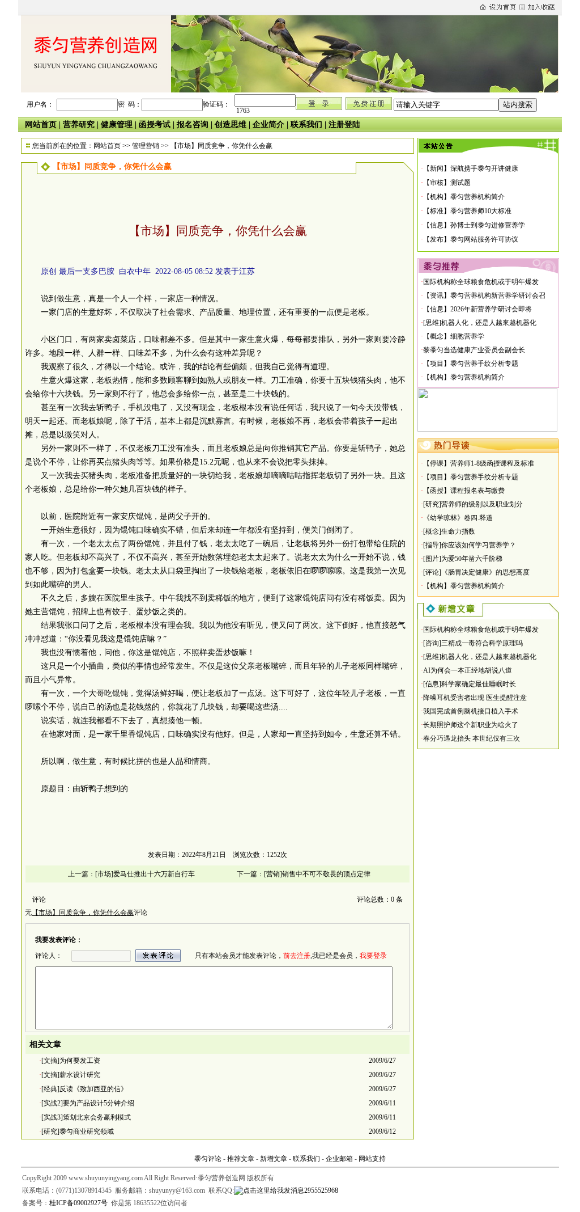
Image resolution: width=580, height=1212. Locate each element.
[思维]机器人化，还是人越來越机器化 (479, 323)
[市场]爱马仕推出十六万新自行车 (145, 874)
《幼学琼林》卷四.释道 (458, 518)
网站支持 (372, 1159)
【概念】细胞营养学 (453, 336)
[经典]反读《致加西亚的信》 (84, 1089)
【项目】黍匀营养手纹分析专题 (470, 364)
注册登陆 (344, 124)
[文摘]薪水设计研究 (70, 1075)
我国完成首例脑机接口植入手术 (470, 711)
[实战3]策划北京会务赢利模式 (86, 1117)
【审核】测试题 (447, 183)
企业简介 (268, 124)
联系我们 (306, 124)
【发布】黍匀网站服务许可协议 (470, 239)
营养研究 (79, 124)
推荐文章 (240, 1159)
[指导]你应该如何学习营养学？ (469, 545)
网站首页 (41, 124)
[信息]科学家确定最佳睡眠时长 (469, 684)
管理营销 (145, 146)
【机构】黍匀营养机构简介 (464, 197)
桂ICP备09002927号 (78, 1203)
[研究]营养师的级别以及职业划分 (473, 504)
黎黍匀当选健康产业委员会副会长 (474, 350)
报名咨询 (192, 124)
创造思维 (230, 124)
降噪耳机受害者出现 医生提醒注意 (475, 698)
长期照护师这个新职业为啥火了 (470, 725)
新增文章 (273, 1159)
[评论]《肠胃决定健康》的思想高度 (476, 572)
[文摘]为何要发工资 (70, 1061)
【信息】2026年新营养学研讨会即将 (477, 309)
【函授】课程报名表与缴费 (464, 491)
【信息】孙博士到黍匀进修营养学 (474, 225)
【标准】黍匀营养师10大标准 (467, 211)
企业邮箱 (339, 1159)
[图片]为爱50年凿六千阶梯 (462, 559)
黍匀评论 (207, 1159)
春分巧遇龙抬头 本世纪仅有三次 (471, 738)
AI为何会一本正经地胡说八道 (467, 670)
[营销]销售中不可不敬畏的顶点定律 (317, 874)
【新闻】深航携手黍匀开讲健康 (470, 168)
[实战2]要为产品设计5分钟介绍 (87, 1103)
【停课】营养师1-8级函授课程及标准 (478, 463)
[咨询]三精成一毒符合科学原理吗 (473, 643)
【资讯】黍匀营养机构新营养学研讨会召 (484, 295)
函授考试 (154, 124)
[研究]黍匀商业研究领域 (77, 1131)
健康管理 (117, 124)
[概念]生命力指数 (449, 531)
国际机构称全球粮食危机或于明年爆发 (481, 282)
